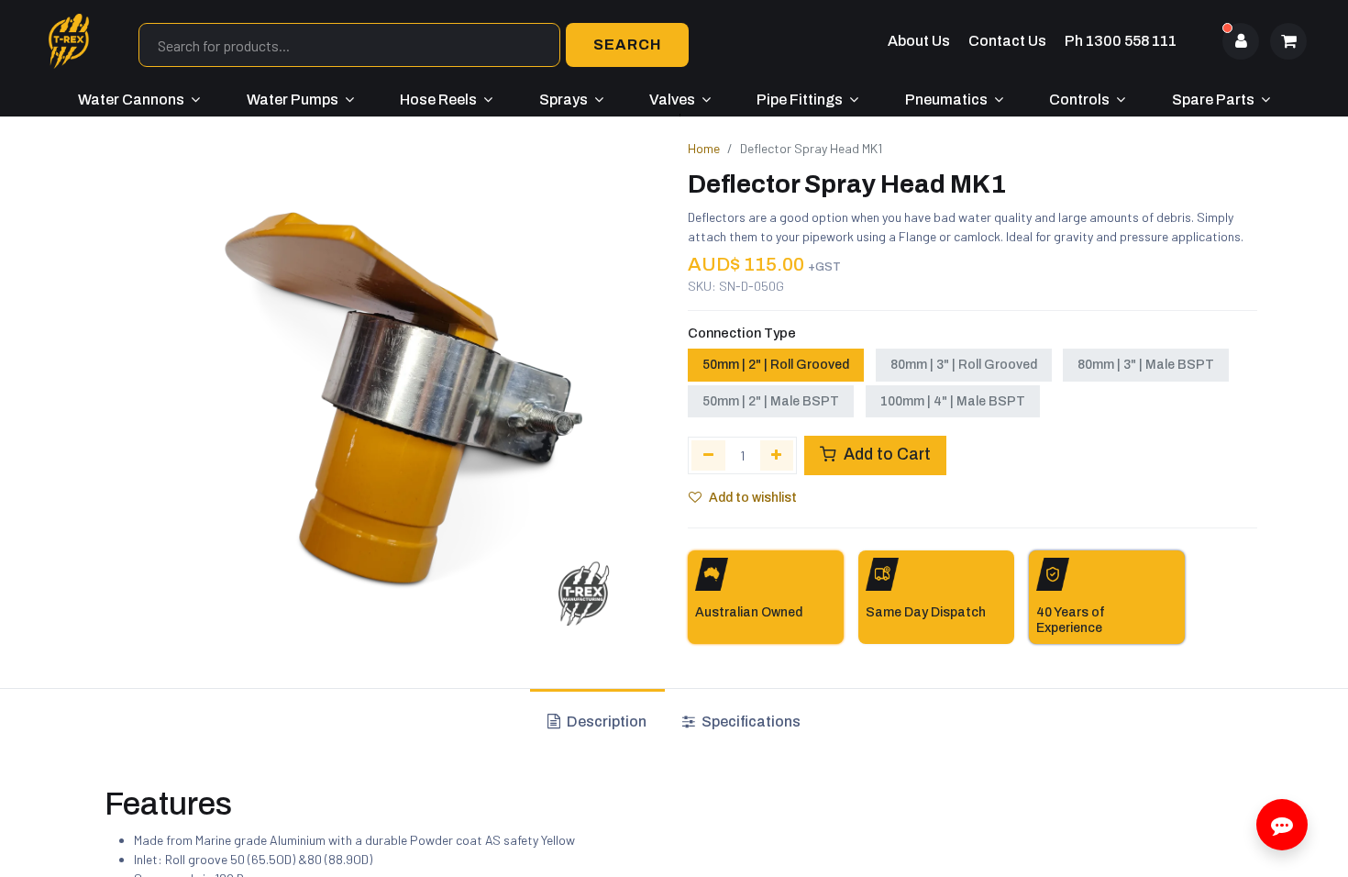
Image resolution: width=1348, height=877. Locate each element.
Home (704, 148)
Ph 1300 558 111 (1121, 41)
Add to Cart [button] (885, 454)
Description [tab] (605, 721)
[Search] (627, 45)
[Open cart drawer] (1288, 41)
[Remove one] (708, 455)
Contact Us (1007, 41)
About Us (919, 41)
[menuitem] (139, 100)
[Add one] (777, 455)
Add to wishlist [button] (753, 498)
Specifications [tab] (750, 721)
